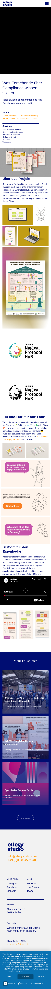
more (41, 976)
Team (30, 891)
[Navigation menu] (47, 3)
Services (31, 883)
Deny (10, 976)
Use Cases (33, 887)
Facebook (12, 887)
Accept (25, 976)
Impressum (12, 944)
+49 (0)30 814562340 (22, 860)
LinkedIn (11, 891)
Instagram (12, 883)
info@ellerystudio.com (22, 856)
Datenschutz (23, 944)
